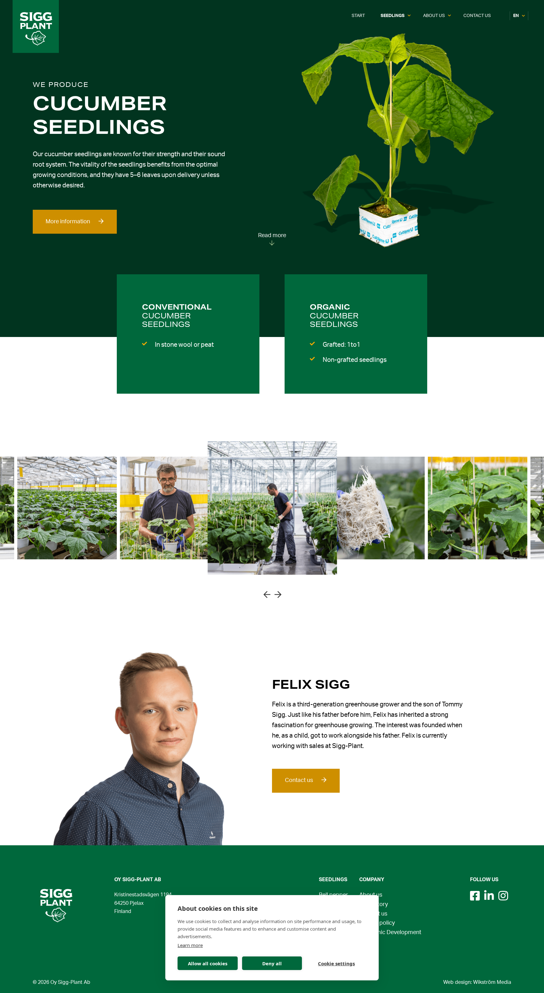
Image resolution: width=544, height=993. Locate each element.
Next (278, 594)
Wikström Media (492, 982)
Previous (267, 594)
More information (68, 222)
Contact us (477, 16)
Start (358, 16)
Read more (272, 235)
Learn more (190, 945)
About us (434, 16)
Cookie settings (336, 963)
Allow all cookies (207, 963)
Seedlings (393, 16)
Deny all (272, 963)
